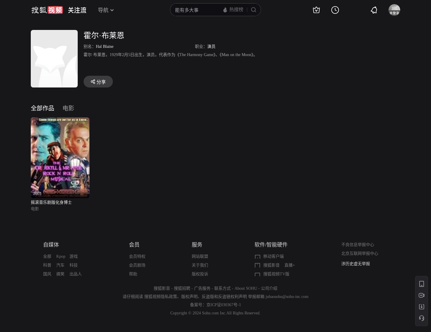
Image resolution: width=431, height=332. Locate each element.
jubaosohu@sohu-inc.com (287, 296)
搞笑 (60, 274)
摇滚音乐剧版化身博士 (51, 202)
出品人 (75, 274)
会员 (134, 245)
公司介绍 (269, 288)
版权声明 (189, 296)
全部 (47, 256)
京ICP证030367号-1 (223, 305)
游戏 (73, 256)
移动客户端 (273, 256)
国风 (47, 274)
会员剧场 (137, 265)
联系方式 (222, 288)
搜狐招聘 (182, 288)
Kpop (60, 256)
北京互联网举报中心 (359, 253)
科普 (47, 265)
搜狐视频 (47, 10)
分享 (101, 82)
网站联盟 (200, 256)
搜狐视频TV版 (276, 274)
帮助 (133, 274)
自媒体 (51, 245)
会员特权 (137, 256)
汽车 (60, 265)
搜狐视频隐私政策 (160, 296)
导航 (103, 10)
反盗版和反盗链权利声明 (224, 296)
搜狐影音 (271, 265)
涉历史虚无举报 (355, 264)
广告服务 (202, 288)
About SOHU (246, 288)
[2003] (60, 120)
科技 (73, 265)
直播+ (289, 265)
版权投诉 (200, 274)
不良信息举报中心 (357, 244)
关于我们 (200, 265)
